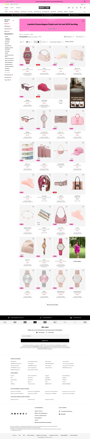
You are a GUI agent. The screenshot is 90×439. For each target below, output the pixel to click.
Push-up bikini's (48, 365)
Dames (6, 7)
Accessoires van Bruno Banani (51, 391)
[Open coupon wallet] (69, 7)
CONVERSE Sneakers (32, 365)
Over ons (14, 435)
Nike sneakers (48, 361)
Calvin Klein (30, 377)
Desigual (47, 375)
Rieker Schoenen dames (33, 369)
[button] (69, 37)
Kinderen (18, 7)
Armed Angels (14, 379)
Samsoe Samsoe (31, 383)
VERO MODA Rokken (49, 363)
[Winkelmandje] (85, 7)
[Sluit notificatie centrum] (77, 7)
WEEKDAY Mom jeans (67, 367)
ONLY (46, 381)
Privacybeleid (36, 346)
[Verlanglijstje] (81, 7)
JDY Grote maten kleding (67, 363)
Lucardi (64, 381)
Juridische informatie (53, 435)
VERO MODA (48, 379)
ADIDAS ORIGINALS (66, 383)
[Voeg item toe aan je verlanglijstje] (33, 47)
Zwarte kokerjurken (15, 365)
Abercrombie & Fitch (32, 375)
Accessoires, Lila (31, 399)
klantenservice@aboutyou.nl (44, 347)
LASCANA (47, 377)
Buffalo (29, 381)
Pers (20, 435)
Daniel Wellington (66, 375)
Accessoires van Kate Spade (68, 393)
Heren (12, 7)
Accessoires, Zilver (14, 399)
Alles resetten (70, 41)
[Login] (73, 7)
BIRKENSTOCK (48, 383)
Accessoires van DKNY (32, 393)
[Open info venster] (85, 1)
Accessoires (26, 34)
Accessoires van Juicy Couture (68, 391)
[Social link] (12, 414)
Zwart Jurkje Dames (32, 367)
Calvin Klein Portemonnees (68, 365)
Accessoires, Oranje (49, 399)
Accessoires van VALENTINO (34, 391)
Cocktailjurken (31, 363)
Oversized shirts (48, 367)
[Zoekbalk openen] (84, 11)
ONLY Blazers (13, 361)
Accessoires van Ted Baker (50, 393)
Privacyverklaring (30, 435)
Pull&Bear (13, 383)
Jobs (24, 435)
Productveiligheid (73, 435)
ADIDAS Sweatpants (15, 369)
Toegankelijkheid (64, 435)
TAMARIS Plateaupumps (16, 363)
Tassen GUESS (65, 361)
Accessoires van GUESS (16, 391)
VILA (12, 377)
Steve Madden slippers (33, 361)
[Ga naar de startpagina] (18, 408)
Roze (32, 34)
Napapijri (64, 377)
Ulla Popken (30, 379)
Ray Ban (12, 375)
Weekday (64, 379)
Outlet (8, 4)
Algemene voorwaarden (42, 435)
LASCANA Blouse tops (15, 367)
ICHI (11, 381)
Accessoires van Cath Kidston (17, 393)
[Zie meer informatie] (27, 75)
